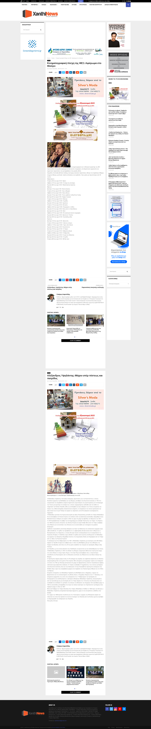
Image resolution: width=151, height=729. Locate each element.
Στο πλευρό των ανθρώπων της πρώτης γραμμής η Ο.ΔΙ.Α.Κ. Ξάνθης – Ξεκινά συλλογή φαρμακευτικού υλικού (75, 682)
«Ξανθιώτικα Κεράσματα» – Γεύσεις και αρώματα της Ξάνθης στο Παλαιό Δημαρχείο (118, 134)
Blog (109, 727)
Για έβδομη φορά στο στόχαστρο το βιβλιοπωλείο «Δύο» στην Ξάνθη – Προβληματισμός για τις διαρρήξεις (118, 175)
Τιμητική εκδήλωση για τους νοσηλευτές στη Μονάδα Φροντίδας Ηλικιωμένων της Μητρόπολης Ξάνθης (93, 331)
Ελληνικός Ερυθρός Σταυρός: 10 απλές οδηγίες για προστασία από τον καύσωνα (119, 142)
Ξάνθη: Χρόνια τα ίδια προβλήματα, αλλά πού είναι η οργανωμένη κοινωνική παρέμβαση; (118, 167)
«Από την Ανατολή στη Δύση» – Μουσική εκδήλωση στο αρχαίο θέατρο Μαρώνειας (117, 158)
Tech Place (62, 727)
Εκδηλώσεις (53, 4)
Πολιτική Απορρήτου (95, 4)
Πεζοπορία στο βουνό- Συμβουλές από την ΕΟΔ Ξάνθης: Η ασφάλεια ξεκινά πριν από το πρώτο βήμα (118, 112)
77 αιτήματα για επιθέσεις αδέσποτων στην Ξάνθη (99, 1)
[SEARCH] (40, 29)
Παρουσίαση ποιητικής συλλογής (93, 287)
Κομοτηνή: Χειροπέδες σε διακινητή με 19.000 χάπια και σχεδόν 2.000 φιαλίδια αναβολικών (74, 331)
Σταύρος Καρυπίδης (52, 68)
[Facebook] (107, 709)
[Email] (124, 709)
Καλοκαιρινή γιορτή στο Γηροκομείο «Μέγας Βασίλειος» (55, 680)
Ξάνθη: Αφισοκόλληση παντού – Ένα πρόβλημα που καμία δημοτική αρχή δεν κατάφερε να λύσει (118, 150)
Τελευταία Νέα (65, 4)
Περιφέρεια (34, 4)
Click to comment (75, 340)
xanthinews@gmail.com (61, 720)
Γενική (49, 60)
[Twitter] (111, 709)
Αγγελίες (74, 4)
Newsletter (60, 1)
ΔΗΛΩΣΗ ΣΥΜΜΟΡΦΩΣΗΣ (51, 1)
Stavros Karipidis (55, 727)
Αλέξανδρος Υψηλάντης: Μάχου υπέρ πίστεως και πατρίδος (59, 288)
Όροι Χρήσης (83, 4)
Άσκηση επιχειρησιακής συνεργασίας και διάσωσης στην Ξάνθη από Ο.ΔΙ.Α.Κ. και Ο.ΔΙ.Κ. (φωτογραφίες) (56, 331)
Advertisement (119, 727)
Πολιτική (24, 4)
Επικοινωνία (41, 1)
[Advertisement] (75, 35)
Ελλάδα (44, 4)
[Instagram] (115, 709)
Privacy (113, 727)
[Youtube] (120, 709)
